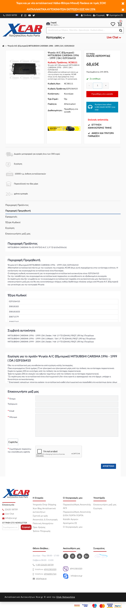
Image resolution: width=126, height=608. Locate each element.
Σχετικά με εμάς (40, 516)
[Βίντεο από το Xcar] (80, 556)
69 (45, 570)
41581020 (51, 570)
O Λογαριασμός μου (73, 527)
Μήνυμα (13, 417)
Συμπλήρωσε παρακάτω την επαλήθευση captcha (19, 450)
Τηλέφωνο (12, 404)
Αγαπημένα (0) (70, 523)
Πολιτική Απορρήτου (43, 523)
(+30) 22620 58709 (103, 107)
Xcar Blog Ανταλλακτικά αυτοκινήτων (44, 510)
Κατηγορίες (54, 37)
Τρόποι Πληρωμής (42, 531)
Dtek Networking (65, 597)
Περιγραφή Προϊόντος (17, 205)
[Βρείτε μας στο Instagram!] (73, 556)
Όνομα (12, 399)
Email (11, 411)
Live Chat (9, 514)
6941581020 (76, 569)
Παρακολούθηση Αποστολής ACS (77, 506)
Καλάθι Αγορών (70, 519)
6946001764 (50, 574)
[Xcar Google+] (87, 556)
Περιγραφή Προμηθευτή (18, 211)
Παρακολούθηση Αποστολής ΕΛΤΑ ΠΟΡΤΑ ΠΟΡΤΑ (77, 514)
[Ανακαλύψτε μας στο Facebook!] (66, 556)
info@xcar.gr (11, 518)
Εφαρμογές (11, 217)
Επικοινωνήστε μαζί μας (17, 234)
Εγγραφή (26, 527)
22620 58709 (11, 15)
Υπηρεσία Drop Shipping (44, 505)
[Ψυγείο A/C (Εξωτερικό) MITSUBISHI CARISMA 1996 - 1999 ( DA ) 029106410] (24, 69)
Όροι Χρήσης (39, 527)
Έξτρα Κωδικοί (12, 222)
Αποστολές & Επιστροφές (45, 520)
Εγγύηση (9, 228)
